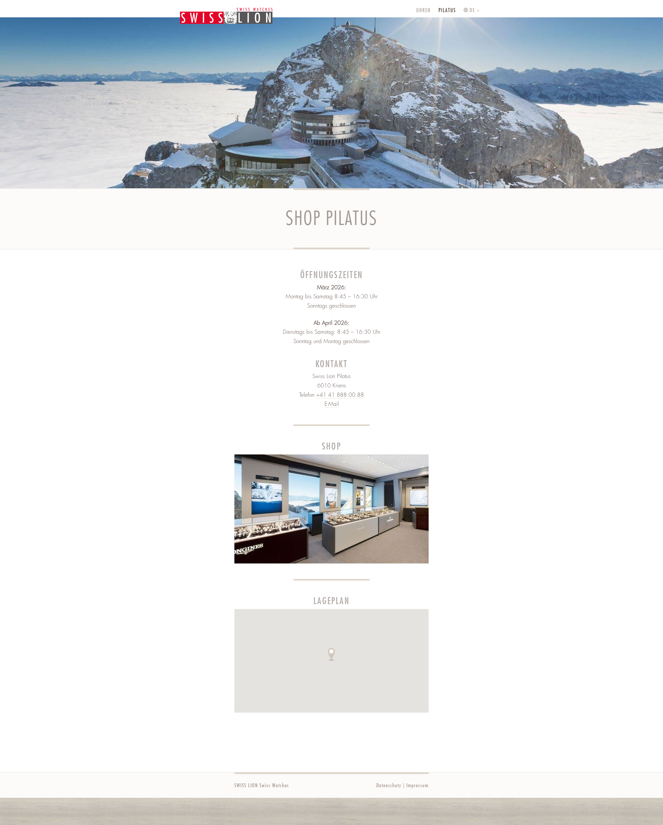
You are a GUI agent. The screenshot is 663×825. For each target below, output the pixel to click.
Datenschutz (388, 785)
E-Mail (332, 404)
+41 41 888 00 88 (340, 395)
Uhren (423, 10)
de (472, 10)
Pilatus (447, 10)
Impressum (417, 785)
